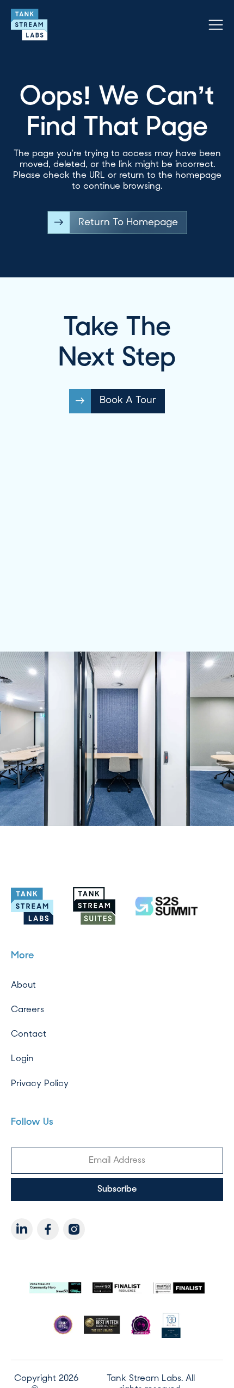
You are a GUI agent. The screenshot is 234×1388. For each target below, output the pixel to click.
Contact (28, 1033)
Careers (27, 1009)
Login (22, 1058)
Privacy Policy (40, 1083)
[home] (29, 25)
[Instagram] (74, 1229)
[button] (215, 24)
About (23, 984)
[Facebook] (48, 1229)
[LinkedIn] (22, 1229)
